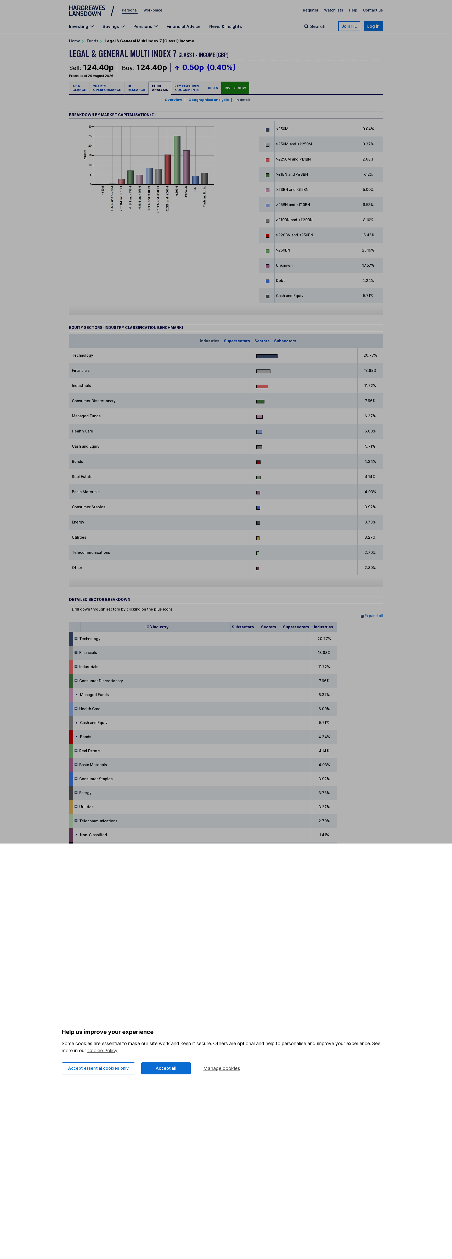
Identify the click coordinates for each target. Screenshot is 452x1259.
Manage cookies (221, 1068)
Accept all (166, 1068)
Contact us (373, 10)
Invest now (235, 88)
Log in (373, 26)
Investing (78, 26)
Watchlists (333, 10)
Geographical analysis (209, 100)
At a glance (79, 88)
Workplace (152, 10)
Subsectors (285, 341)
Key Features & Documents (187, 88)
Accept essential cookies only (98, 1068)
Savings (111, 26)
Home (74, 40)
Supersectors (237, 341)
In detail (242, 100)
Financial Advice (184, 26)
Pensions (142, 26)
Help (353, 10)
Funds (92, 40)
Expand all (373, 615)
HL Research (136, 88)
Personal (130, 10)
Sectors (262, 341)
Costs (212, 88)
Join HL (349, 26)
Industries (209, 341)
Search (317, 26)
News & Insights (225, 26)
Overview (173, 100)
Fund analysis (160, 88)
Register (310, 10)
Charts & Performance (107, 88)
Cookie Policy (102, 1050)
